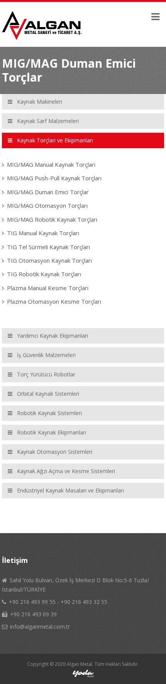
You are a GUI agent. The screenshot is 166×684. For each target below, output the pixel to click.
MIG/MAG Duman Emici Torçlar (48, 192)
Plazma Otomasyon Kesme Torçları (54, 301)
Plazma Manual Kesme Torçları (47, 288)
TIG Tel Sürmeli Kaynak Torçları (48, 247)
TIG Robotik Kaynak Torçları (44, 274)
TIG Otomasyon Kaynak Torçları (49, 260)
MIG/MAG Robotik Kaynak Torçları (52, 219)
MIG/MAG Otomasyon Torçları (47, 205)
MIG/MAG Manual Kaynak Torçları (51, 164)
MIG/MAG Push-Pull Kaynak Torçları (54, 178)
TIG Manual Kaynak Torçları (43, 233)
